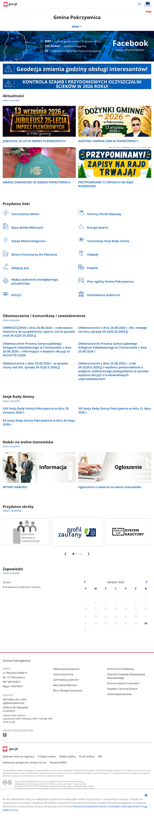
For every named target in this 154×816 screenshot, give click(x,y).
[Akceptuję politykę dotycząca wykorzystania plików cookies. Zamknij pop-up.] (146, 795)
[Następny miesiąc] (146, 581)
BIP (100, 756)
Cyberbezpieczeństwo (119, 694)
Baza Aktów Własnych (65, 685)
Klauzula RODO (58, 762)
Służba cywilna (67, 756)
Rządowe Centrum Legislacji (18, 756)
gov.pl (13, 749)
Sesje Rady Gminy (63, 674)
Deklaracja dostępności (66, 669)
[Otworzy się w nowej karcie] (5, 735)
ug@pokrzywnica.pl (13, 703)
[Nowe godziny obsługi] (77, 69)
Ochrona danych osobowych (123, 683)
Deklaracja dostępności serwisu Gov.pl (24, 762)
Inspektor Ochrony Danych (122, 688)
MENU (75, 26)
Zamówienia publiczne (65, 679)
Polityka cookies (47, 756)
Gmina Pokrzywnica (77, 17)
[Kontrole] (77, 84)
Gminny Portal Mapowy (120, 669)
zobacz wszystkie (11, 100)
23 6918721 (9, 711)
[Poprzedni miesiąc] (84, 581)
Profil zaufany (87, 756)
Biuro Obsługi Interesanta (67, 690)
